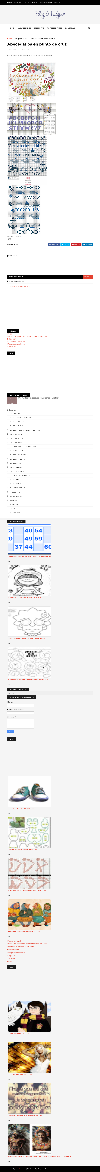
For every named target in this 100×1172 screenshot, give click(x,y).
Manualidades (24, 28)
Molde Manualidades (16, 341)
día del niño (15, 480)
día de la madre (16, 434)
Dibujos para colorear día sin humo (24, 598)
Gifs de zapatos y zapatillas (21, 809)
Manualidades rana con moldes (22, 850)
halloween (11, 339)
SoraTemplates (20, 1169)
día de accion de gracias (20, 418)
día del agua (15, 463)
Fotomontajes (54, 28)
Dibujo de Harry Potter (19, 1033)
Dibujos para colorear (16, 344)
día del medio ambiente (20, 475)
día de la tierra (16, 451)
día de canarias (16, 426)
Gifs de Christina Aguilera (20, 1074)
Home (9, 2)
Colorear (70, 28)
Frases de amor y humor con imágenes (25, 1116)
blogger (87, 276)
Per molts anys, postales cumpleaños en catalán (38, 398)
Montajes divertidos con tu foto (20, 947)
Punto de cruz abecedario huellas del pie (27, 891)
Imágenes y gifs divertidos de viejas (24, 932)
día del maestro (17, 471)
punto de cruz (23, 39)
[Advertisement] (50, 308)
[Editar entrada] (9, 239)
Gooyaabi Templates (45, 1169)
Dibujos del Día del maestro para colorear (28, 680)
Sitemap (57, 2)
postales (14, 504)
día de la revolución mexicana (23, 446)
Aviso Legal (18, 2)
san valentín (15, 513)
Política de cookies (46, 2)
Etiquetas (39, 28)
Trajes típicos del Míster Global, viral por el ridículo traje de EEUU (39, 1157)
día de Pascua (16, 413)
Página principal (14, 941)
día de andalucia (17, 422)
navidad (13, 500)
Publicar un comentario (20, 286)
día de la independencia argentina (25, 430)
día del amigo (16, 467)
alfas (15, 39)
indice (9, 961)
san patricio (15, 508)
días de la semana (17, 488)
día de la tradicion (18, 455)
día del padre (16, 484)
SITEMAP (11, 958)
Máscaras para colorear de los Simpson (26, 639)
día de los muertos (18, 459)
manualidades (16, 496)
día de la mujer (16, 438)
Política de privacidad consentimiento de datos (27, 336)
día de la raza (16, 442)
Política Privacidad (30, 2)
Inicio (9, 334)
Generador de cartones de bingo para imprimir (29, 557)
